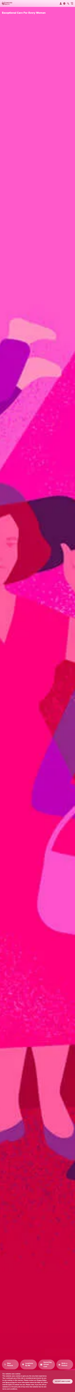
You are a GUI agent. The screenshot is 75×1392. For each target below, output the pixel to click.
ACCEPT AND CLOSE (62, 1381)
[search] (68, 3)
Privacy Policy (41, 1380)
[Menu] (72, 3)
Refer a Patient (64, 1364)
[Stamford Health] (7, 3)
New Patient (10, 1364)
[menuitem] (61, 3)
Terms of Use (10, 1382)
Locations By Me (29, 1364)
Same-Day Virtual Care (47, 1364)
